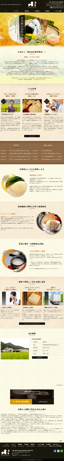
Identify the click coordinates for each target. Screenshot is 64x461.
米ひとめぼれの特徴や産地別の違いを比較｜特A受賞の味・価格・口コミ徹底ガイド (20, 150)
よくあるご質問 (58, 11)
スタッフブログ (6, 446)
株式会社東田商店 (37, 339)
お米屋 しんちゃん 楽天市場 (55, 446)
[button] (43, 401)
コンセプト (16, 11)
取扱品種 (37, 11)
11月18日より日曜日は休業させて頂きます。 (51, 153)
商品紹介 (48, 11)
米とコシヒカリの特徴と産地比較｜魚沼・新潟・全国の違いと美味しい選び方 (20, 156)
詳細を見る (39, 357)
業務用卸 (27, 11)
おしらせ (14, 446)
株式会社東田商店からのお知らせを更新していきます (52, 159)
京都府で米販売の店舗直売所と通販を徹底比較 (20, 153)
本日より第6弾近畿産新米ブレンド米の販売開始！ (52, 156)
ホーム (5, 11)
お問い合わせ (56, 444)
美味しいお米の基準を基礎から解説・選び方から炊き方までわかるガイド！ (20, 159)
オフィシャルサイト (31, 446)
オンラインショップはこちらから (32, 323)
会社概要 (48, 444)
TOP (60, 440)
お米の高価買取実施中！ (47, 150)
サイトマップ (21, 446)
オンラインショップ (42, 446)
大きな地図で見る (59, 385)
